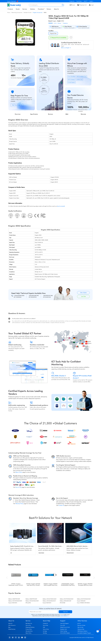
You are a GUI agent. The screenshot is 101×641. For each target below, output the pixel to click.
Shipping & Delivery (30, 627)
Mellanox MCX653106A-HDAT (32, 601)
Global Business (11, 629)
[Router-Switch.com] (16, 5)
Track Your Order (16, 105)
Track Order (79, 1)
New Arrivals (80, 627)
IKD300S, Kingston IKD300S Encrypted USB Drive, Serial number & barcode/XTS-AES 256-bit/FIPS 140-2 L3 (85, 584)
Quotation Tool (63, 629)
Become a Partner (81, 625)
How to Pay (18, 487)
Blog (9, 627)
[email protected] (61, 206)
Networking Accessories (16, 12)
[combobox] (46, 5)
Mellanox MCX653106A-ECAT (49, 601)
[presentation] (6, 577)
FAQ (44, 627)
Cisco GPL (62, 625)
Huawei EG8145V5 (47, 603)
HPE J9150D (62, 603)
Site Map (45, 633)
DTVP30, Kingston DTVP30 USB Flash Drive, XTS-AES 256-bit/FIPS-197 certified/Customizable (33, 584)
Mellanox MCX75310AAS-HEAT (84, 599)
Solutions (32, 9)
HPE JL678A (28, 603)
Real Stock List (29, 623)
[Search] (62, 5)
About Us (56, 9)
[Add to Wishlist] (71, 38)
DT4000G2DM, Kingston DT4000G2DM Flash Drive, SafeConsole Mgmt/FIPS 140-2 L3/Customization (67, 584)
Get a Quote (83, 292)
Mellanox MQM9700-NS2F (14, 599)
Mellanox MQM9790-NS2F (31, 599)
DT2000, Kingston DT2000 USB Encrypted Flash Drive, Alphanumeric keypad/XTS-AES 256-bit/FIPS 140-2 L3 (50, 584)
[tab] (50, 302)
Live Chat (83, 296)
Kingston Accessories (37, 12)
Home (8, 12)
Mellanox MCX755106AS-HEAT (66, 599)
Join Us (79, 623)
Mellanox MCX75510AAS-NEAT (15, 601)
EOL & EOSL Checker (65, 633)
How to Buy (45, 625)
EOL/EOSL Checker (58, 376)
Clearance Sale (81, 629)
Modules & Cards (27, 12)
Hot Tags (45, 631)
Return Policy (19, 472)
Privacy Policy (29, 629)
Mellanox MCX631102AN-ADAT (49, 599)
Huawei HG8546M (81, 601)
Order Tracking (63, 631)
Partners (49, 9)
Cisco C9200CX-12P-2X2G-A (83, 603)
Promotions (41, 9)
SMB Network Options (82, 631)
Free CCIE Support (64, 623)
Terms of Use (46, 629)
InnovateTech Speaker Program (84, 633)
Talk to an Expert (65, 48)
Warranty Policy (19, 503)
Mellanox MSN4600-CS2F (65, 601)
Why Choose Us (11, 625)
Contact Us (72, 1)
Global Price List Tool (65, 627)
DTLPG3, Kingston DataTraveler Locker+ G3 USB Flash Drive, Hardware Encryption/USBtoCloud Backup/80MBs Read (16, 584)
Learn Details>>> (65, 616)
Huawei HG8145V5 (12, 603)
